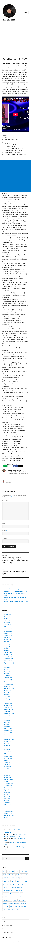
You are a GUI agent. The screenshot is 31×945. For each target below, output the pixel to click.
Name (4, 523)
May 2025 (7, 646)
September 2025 (9, 637)
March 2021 (7, 752)
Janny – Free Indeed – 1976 (12, 589)
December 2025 (8, 631)
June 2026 (7, 618)
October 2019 (8, 788)
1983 (21, 874)
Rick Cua (5, 906)
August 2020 (7, 766)
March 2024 (7, 675)
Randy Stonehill (8, 903)
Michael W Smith (17, 897)
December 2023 (8, 682)
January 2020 (8, 781)
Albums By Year (7, 925)
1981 (13, 874)
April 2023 (7, 699)
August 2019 (7, 792)
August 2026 (8, 614)
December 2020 (8, 758)
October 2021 (8, 737)
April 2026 (7, 622)
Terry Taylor (6, 909)
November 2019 (8, 785)
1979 (4, 874)
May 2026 (7, 620)
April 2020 (7, 775)
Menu (26, 12)
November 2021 (8, 735)
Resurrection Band (20, 903)
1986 (8, 878)
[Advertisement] (15, 41)
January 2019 (8, 807)
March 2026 (7, 625)
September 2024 (9, 663)
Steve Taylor (23, 906)
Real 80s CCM (8, 20)
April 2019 (7, 800)
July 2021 (6, 743)
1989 (22, 878)
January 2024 (8, 680)
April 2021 (7, 749)
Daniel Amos (7, 887)
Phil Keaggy (21, 900)
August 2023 (7, 690)
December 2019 (8, 783)
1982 (17, 874)
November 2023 (8, 684)
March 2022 (7, 726)
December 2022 (8, 707)
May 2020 (7, 773)
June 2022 (7, 720)
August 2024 (7, 665)
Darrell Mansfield (17, 887)
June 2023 (7, 694)
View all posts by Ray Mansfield (15, 475)
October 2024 (8, 661)
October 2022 (8, 711)
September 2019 (9, 790)
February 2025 (8, 652)
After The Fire (7, 884)
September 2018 (9, 815)
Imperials (6, 894)
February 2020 (8, 779)
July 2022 (6, 718)
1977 (21, 871)
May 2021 (7, 747)
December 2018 (8, 809)
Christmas (24, 884)
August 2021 (7, 741)
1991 (9, 881)
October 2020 (8, 762)
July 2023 (6, 692)
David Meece (8, 482)
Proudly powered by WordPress (17, 942)
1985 (3, 482)
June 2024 (7, 669)
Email (4, 530)
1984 (26, 874)
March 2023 (7, 701)
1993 (17, 881)
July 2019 (6, 794)
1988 (17, 878)
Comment (5, 500)
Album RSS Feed (7, 932)
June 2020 (7, 771)
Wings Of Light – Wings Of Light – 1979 (16, 601)
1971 (4, 871)
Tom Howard (15, 909)
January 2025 (8, 654)
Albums (23, 481)
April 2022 (7, 724)
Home (4, 917)
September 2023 (9, 688)
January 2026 (8, 629)
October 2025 (8, 635)
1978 (25, 871)
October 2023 (8, 686)
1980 (8, 874)
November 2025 (8, 633)
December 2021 (8, 733)
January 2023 (8, 705)
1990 (4, 881)
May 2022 (7, 722)
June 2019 (7, 796)
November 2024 (8, 658)
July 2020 (6, 769)
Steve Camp (14, 906)
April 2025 (7, 648)
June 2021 (7, 745)
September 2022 (9, 713)
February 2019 (8, 805)
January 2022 (8, 730)
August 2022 (7, 716)
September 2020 (9, 764)
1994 (21, 881)
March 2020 (7, 777)
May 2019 (7, 798)
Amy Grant (16, 884)
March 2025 (7, 650)
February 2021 (8, 754)
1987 (13, 878)
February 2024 (8, 677)
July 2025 (6, 641)
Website (5, 538)
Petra (14, 900)
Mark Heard (6, 897)
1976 (17, 871)
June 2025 (7, 644)
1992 (13, 881)
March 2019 (7, 802)
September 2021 (9, 739)
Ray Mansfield (8, 481)
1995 (26, 881)
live (21, 894)
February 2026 (8, 627)
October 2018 (8, 813)
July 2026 (7, 616)
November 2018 (8, 811)
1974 (8, 871)
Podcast (4, 929)
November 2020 (8, 760)
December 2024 (8, 656)
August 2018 (7, 817)
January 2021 (8, 756)
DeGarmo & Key (7, 890)
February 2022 (8, 728)
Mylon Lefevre (7, 900)
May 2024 (7, 671)
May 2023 (7, 697)
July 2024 (6, 667)
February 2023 (8, 703)
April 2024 (7, 673)
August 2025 (7, 639)
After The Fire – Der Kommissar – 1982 (15, 591)
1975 (12, 871)
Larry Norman (14, 894)
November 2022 (8, 709)
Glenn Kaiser (18, 890)
